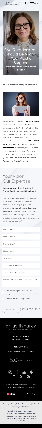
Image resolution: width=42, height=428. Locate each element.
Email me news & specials (18, 298)
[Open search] (26, 3)
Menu (36, 3)
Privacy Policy (16, 404)
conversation (8, 148)
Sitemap (6, 404)
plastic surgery (32, 121)
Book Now (10, 309)
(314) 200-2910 (31, 309)
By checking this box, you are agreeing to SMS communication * (22, 292)
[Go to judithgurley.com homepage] (12, 3)
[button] (32, 3)
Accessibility (26, 404)
